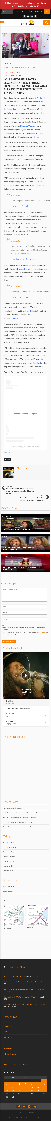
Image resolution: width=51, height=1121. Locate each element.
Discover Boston (8, 891)
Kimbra (15, 318)
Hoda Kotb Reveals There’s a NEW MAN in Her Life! (25, 543)
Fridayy (40, 363)
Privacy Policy (40, 632)
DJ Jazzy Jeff (20, 159)
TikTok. (35, 137)
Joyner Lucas (13, 363)
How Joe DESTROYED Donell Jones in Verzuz (17, 822)
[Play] (26, 675)
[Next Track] (35, 675)
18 (19, 1091)
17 (13, 1091)
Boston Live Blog (9, 67)
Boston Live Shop (8, 852)
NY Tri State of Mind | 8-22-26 (25, 523)
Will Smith (41, 98)
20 (32, 1091)
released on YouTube (22, 327)
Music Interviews (8, 866)
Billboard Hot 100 (30, 311)
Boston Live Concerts (10, 847)
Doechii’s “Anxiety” (28, 126)
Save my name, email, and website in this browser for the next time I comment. (24, 628)
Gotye (13, 311)
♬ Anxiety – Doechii (19, 206)
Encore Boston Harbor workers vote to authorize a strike (21, 827)
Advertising (8, 1048)
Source (7, 452)
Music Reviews (8, 871)
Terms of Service (7, 635)
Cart (5, 1032)
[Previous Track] (16, 675)
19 (25, 1091)
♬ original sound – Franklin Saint (24, 259)
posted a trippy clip (27, 269)
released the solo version (21, 303)
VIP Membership (10, 1054)
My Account (8, 1037)
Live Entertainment (33, 67)
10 (13, 1087)
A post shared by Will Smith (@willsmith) (25, 447)
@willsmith (15, 195)
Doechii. (40, 113)
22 (44, 1091)
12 (25, 1087)
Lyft (4, 900)
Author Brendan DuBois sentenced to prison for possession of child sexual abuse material (18, 490)
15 (44, 1087)
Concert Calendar (9, 861)
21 (38, 1091)
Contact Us (8, 1026)
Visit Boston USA (8, 886)
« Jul (5, 1100)
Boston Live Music (21, 67)
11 (19, 1087)
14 (38, 1087)
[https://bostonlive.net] (27, 25)
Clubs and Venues (9, 856)
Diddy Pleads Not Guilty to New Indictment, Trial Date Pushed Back (31, 498)
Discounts (7, 1043)
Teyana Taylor (26, 363)
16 (7, 1091)
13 (32, 1087)
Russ (34, 363)
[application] (26, 675)
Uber (4, 896)
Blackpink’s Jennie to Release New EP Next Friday (25, 563)
